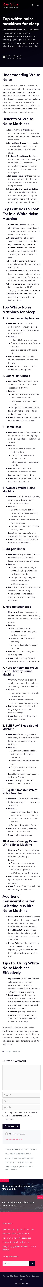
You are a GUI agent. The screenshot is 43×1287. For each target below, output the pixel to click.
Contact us (36, 1276)
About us (21, 1279)
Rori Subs (10, 4)
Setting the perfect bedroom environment (18, 1204)
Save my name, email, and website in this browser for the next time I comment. (21, 1115)
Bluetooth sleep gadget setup (18, 1153)
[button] (32, 5)
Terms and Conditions (10, 1276)
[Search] (32, 1263)
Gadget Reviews (13, 1051)
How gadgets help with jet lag (18, 1162)
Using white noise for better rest (19, 1158)
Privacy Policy (25, 1276)
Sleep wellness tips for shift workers (21, 1149)
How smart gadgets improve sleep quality (18, 1187)
